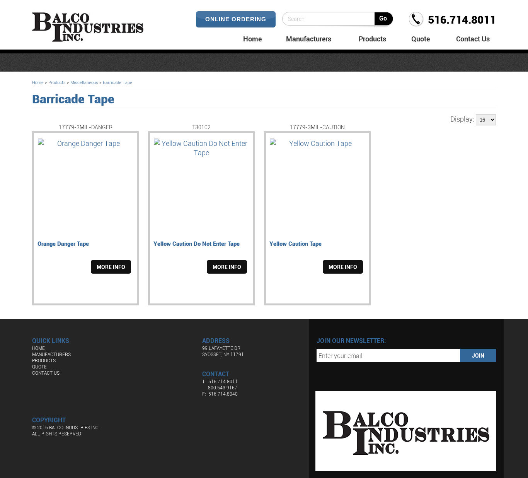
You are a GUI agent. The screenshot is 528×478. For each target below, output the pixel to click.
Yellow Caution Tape (295, 243)
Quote (420, 38)
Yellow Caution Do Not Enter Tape (196, 243)
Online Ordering (235, 19)
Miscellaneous (84, 82)
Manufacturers (308, 38)
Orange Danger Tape (63, 243)
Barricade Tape (117, 82)
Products (372, 38)
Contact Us (473, 38)
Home (252, 38)
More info (111, 267)
